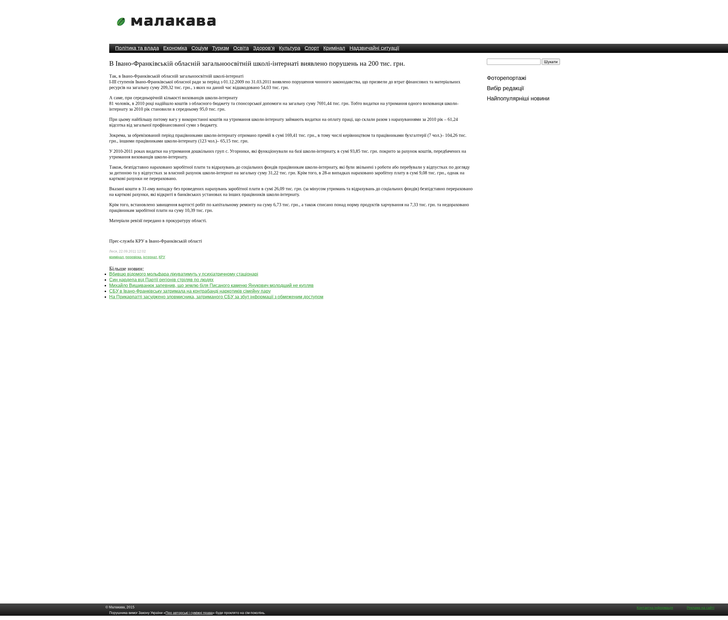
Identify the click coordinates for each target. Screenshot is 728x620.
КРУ (162, 257)
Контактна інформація (655, 608)
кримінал (116, 257)
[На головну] (168, 29)
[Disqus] (291, 371)
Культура (289, 48)
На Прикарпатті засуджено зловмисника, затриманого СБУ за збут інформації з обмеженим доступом (216, 296)
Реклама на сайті (700, 608)
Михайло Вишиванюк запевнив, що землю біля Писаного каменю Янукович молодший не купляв (211, 285)
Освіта (241, 48)
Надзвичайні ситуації (374, 48)
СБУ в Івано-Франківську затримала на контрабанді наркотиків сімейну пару (190, 291)
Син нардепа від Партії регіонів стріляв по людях (161, 279)
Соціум (199, 48)
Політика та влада (137, 48)
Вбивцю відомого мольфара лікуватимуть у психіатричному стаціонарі (183, 274)
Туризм (220, 48)
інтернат (150, 257)
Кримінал (334, 48)
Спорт (312, 48)
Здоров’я (264, 48)
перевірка (133, 257)
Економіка (175, 48)
